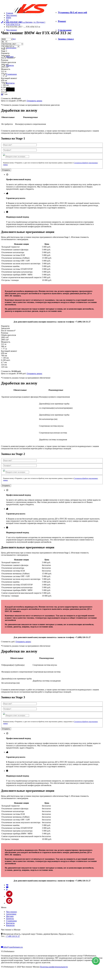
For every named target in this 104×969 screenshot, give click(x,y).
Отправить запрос (34, 101)
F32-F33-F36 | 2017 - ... (15, 22)
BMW (8, 18)
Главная (9, 13)
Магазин (10, 916)
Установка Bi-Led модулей (72, 12)
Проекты (10, 65)
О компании (11, 74)
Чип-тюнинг (11, 30)
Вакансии (10, 925)
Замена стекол (66, 39)
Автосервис (11, 48)
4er (7, 20)
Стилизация (64, 30)
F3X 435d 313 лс (13, 24)
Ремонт (62, 21)
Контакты (10, 83)
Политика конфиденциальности (54, 967)
